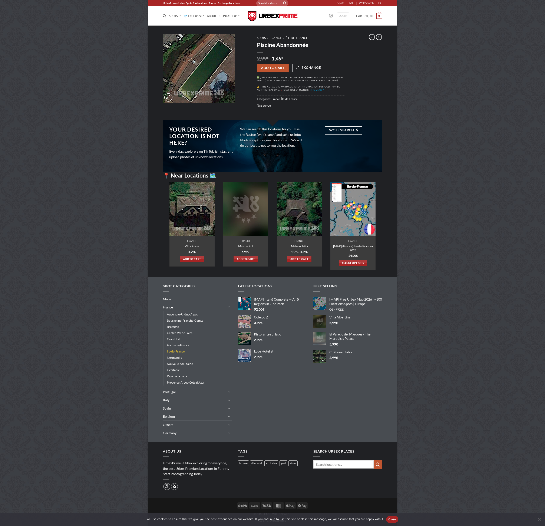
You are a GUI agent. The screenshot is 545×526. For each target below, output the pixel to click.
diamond (256, 463)
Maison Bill (245, 246)
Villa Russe (192, 246)
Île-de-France (297, 38)
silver (293, 463)
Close (392, 519)
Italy (166, 400)
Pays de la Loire (177, 376)
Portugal (169, 392)
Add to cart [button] (192, 259)
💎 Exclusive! (194, 16)
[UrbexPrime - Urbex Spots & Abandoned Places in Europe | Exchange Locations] (272, 16)
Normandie (174, 357)
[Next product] (372, 37)
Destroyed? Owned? (307, 90)
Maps (167, 299)
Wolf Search (366, 3)
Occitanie (173, 370)
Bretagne (173, 326)
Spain (167, 408)
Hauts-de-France (178, 345)
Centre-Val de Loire (179, 333)
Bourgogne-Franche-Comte (185, 320)
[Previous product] (379, 37)
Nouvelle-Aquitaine (180, 363)
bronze (266, 105)
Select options (353, 262)
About (212, 16)
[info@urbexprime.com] (380, 3)
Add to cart (272, 68)
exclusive (271, 463)
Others (168, 425)
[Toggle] (229, 307)
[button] (343, 16)
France (276, 38)
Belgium (169, 416)
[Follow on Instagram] (331, 16)
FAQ (351, 3)
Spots (340, 3)
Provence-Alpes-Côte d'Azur (186, 382)
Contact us (228, 16)
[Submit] (284, 3)
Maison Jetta (299, 246)
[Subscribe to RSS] (174, 486)
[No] (539, 520)
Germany (169, 433)
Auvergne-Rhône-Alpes (182, 314)
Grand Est (173, 339)
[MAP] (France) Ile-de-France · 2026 (353, 248)
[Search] (164, 16)
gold (283, 463)
